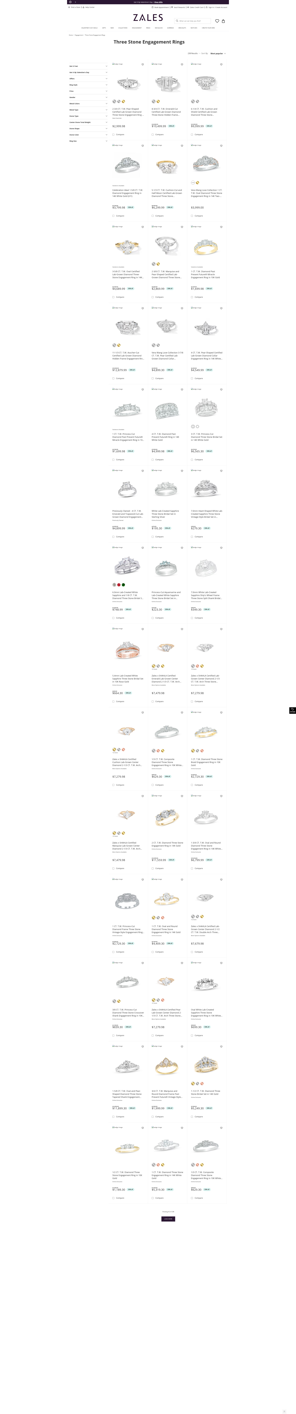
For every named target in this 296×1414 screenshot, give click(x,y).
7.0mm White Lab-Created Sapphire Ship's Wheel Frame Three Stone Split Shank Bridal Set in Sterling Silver (205, 595)
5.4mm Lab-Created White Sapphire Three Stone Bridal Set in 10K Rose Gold (127, 678)
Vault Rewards (179, 7)
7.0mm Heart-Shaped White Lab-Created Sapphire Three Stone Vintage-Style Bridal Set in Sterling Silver (207, 513)
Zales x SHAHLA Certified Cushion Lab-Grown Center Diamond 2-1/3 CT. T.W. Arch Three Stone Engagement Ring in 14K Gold (128, 762)
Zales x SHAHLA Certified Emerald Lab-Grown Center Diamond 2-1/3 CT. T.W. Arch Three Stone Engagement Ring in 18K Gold (167, 678)
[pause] (70, 2)
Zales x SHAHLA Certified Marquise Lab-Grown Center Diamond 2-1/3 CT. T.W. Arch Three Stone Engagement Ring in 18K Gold (128, 845)
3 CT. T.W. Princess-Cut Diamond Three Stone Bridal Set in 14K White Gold (206, 437)
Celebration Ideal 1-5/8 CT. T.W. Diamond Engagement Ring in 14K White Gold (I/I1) (127, 193)
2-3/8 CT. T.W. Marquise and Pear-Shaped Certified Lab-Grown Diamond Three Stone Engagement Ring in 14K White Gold (167, 274)
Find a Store (75, 7)
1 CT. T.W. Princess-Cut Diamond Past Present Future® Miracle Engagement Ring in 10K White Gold (128, 437)
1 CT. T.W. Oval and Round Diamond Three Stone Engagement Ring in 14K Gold (166, 929)
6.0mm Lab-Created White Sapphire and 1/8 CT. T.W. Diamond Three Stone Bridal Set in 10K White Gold (128, 595)
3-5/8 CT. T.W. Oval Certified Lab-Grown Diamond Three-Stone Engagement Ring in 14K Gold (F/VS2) (127, 274)
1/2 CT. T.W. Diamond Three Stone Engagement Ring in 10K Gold (127, 1175)
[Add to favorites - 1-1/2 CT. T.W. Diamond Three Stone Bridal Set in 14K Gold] (221, 1046)
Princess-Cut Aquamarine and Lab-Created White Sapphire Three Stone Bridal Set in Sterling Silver (166, 595)
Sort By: (204, 53)
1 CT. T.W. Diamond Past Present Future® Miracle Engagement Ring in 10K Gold (205, 274)
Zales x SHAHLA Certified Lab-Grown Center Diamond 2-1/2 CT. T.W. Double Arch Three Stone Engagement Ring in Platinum (205, 929)
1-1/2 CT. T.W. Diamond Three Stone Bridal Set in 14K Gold (205, 1092)
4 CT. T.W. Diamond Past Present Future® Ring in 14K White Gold (165, 437)
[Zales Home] (148, 18)
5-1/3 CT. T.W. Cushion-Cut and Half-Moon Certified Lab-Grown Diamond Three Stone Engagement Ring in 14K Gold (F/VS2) (167, 193)
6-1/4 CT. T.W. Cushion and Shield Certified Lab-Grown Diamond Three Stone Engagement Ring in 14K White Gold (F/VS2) (206, 111)
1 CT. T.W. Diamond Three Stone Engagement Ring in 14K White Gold (167, 1175)
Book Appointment (161, 7)
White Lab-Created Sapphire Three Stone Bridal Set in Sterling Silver (165, 513)
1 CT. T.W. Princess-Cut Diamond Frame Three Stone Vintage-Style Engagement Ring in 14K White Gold (127, 929)
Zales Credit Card (197, 7)
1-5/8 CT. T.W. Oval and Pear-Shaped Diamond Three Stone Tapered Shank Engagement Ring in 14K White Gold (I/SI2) (127, 1094)
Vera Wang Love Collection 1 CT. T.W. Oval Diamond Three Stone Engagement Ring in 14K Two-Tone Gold (206, 193)
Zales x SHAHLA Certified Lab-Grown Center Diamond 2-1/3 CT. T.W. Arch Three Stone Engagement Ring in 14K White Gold (206, 678)
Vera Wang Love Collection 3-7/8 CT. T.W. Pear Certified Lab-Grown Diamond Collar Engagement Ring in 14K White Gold (167, 355)
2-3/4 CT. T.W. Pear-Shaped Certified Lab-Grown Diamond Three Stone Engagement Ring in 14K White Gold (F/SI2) (128, 111)
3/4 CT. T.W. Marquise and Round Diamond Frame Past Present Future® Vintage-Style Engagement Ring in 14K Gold (166, 1094)
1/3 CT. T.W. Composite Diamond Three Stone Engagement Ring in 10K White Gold (167, 762)
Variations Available (118, 185)
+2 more (154, 669)
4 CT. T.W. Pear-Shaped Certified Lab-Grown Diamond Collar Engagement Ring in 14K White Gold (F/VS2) (206, 355)
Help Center (90, 7)
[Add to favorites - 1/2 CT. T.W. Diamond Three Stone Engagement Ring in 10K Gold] (142, 1127)
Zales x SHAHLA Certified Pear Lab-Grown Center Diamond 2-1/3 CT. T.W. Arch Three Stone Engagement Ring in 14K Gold (166, 1012)
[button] (75, 2)
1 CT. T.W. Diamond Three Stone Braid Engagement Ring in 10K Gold (206, 762)
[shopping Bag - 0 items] (223, 21)
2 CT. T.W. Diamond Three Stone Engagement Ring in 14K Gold (167, 844)
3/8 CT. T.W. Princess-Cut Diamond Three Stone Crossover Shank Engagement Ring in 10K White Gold (128, 1012)
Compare (120, 134)
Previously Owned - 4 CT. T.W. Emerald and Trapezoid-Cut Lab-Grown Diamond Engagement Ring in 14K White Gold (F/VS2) (128, 513)
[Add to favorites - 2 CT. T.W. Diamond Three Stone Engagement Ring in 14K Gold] (181, 796)
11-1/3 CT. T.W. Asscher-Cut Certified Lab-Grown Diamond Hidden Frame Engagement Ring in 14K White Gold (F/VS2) (128, 355)
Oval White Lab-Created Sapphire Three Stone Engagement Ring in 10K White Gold (206, 1012)
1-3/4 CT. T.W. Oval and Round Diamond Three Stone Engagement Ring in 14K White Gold (206, 845)
